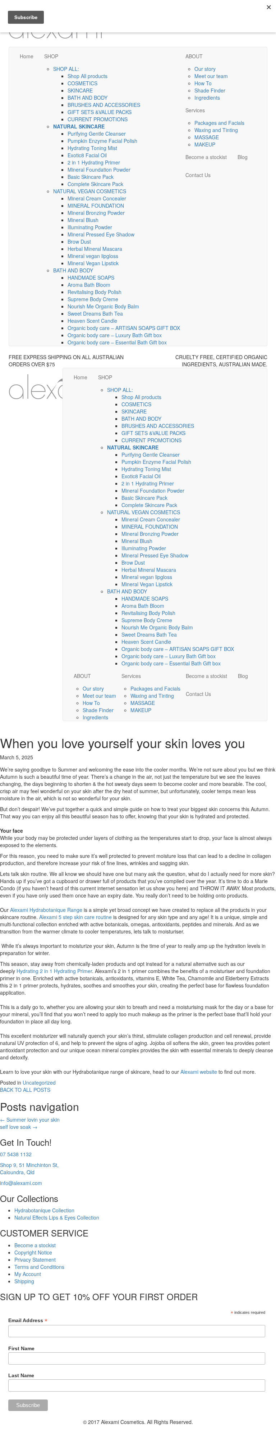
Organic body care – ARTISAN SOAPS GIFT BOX (124, 327)
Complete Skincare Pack (95, 183)
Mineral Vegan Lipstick (93, 263)
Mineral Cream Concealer (97, 198)
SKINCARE (80, 90)
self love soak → (18, 1126)
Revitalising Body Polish (94, 291)
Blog (243, 156)
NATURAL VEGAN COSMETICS (89, 191)
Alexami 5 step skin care (67, 917)
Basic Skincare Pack (91, 176)
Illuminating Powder (90, 227)
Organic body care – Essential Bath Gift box (117, 342)
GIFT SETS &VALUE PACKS (100, 112)
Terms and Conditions (39, 1266)
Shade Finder (209, 90)
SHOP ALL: (66, 68)
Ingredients (207, 97)
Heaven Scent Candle (92, 320)
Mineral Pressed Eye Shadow (101, 234)
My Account (27, 1273)
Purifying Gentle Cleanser (97, 133)
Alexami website (198, 1071)
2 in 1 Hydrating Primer (94, 162)
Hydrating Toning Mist (92, 148)
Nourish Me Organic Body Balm (103, 306)
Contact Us (198, 174)
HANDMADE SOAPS (91, 277)
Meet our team (211, 76)
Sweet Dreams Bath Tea (95, 313)
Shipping (24, 1281)
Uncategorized (39, 1082)
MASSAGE (206, 137)
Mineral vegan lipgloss (93, 255)
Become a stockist (206, 156)
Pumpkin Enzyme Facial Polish (102, 140)
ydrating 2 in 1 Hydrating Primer (56, 970)
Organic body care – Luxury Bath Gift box (115, 335)
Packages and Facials (219, 122)
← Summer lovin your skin (30, 1119)
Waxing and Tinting (216, 130)
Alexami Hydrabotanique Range (46, 909)
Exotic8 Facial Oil (87, 155)
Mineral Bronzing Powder (96, 212)
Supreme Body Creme (93, 299)
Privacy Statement (35, 1259)
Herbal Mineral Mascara (95, 248)
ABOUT (194, 56)
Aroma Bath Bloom (89, 284)
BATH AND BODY (87, 97)
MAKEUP (204, 144)
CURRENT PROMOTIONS (98, 119)
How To (203, 83)
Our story (205, 68)
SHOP (51, 56)
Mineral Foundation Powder (99, 169)
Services (195, 110)
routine (104, 917)
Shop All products (87, 76)
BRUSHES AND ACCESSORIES (104, 104)
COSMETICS (82, 83)
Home (26, 56)
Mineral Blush (83, 219)
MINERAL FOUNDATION (96, 205)
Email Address (27, 1320)
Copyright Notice (33, 1252)
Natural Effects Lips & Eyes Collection (56, 1217)
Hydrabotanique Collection (44, 1210)
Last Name (21, 1375)
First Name (21, 1348)
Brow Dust (79, 241)
